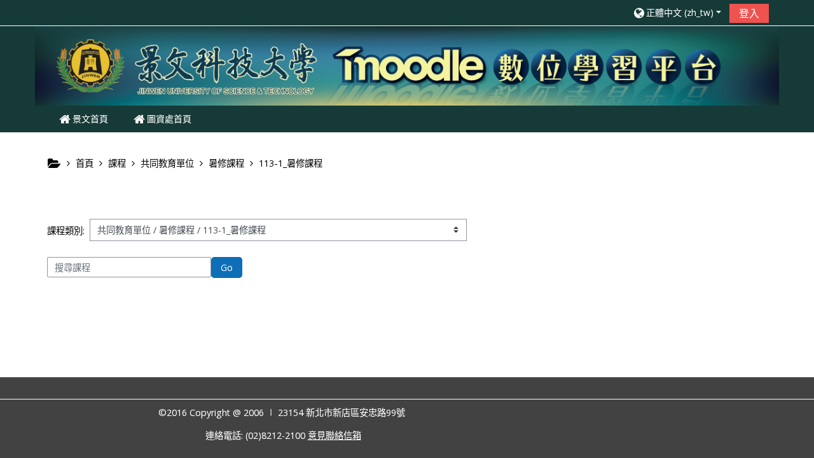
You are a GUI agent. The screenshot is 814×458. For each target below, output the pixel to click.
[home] (407, 65)
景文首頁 (89, 119)
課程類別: (66, 231)
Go (227, 267)
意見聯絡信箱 (334, 435)
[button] (676, 12)
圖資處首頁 (167, 119)
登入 (749, 13)
